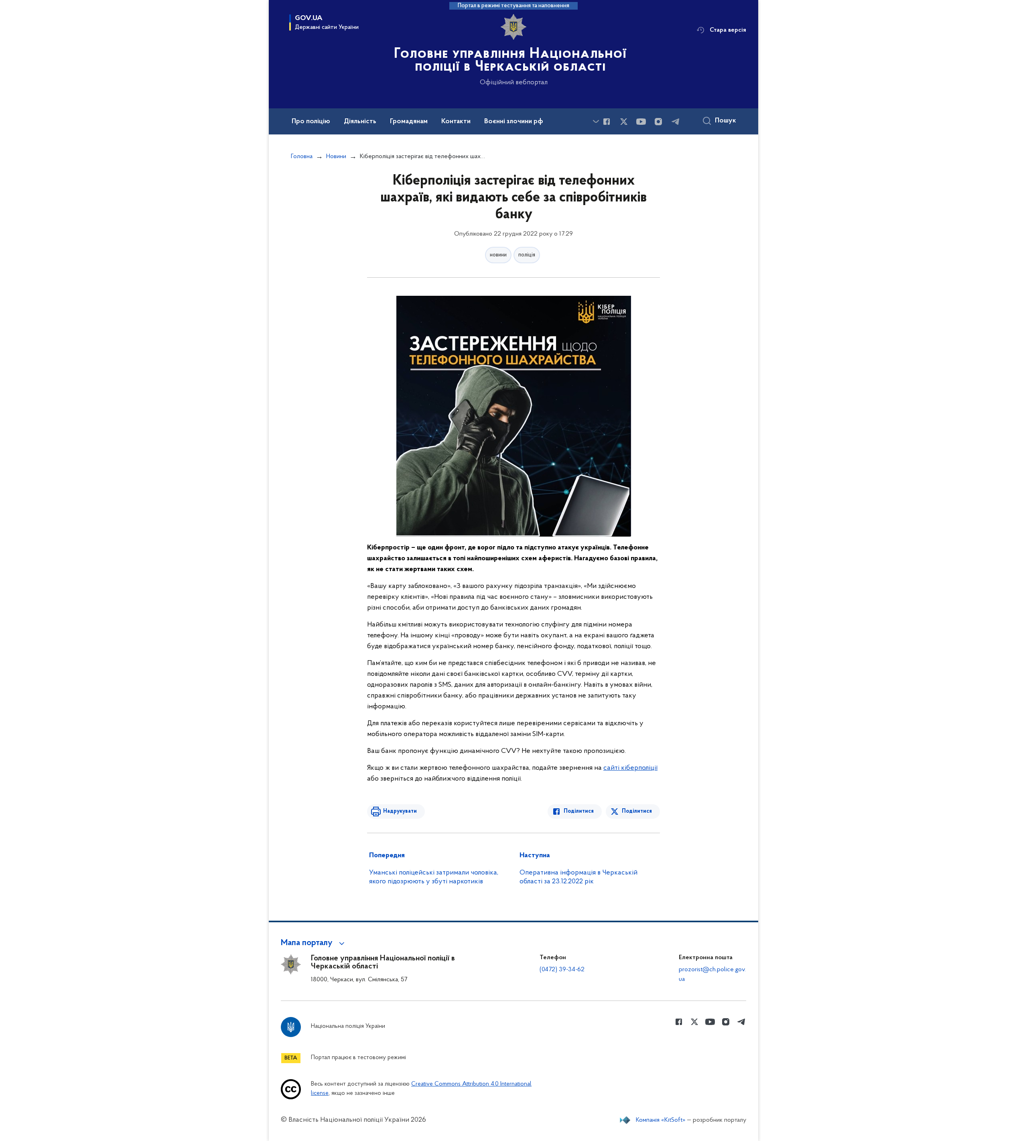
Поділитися (579, 811)
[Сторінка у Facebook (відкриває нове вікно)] (606, 121)
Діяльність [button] (360, 121)
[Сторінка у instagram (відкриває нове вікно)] (658, 121)
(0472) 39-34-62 (562, 969)
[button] (314, 943)
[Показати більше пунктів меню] (596, 121)
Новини (336, 156)
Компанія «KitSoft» (661, 1120)
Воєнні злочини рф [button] (513, 121)
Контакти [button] (456, 121)
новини (498, 255)
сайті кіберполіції (630, 768)
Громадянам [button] (409, 121)
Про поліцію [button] (311, 121)
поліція (526, 255)
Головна (302, 156)
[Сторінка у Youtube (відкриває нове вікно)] (641, 121)
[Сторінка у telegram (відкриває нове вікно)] (675, 121)
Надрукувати (400, 811)
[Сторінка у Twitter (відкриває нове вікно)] (624, 121)
